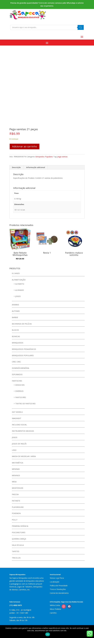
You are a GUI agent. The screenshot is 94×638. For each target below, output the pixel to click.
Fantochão (20, 397)
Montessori (17, 488)
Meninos (16, 475)
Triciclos (16, 558)
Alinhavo (19, 290)
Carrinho (53, 613)
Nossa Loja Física (57, 578)
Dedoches (20, 385)
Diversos (19, 391)
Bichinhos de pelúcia (22, 324)
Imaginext (16, 418)
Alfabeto (19, 284)
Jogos (18, 296)
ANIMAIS (15, 305)
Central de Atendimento (59, 593)
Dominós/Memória (20, 368)
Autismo (16, 311)
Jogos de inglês (19, 444)
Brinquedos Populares (44, 156)
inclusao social (19, 424)
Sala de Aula (18, 545)
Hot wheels (17, 412)
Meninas (16, 469)
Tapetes (15, 551)
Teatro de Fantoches (25, 403)
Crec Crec (16, 362)
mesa (14, 481)
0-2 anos (16, 273)
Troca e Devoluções (58, 589)
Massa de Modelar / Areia (24, 456)
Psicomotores (18, 532)
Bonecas (16, 336)
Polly (14, 520)
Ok (48, 634)
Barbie (15, 317)
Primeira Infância (20, 526)
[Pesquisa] (81, 27)
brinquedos (17, 343)
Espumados (17, 374)
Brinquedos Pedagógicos (24, 349)
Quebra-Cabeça (19, 539)
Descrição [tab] (16, 167)
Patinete (16, 501)
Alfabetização (19, 280)
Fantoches (17, 381)
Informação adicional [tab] (35, 167)
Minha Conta (55, 605)
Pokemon (16, 513)
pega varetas (62, 156)
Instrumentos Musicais (23, 431)
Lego (14, 450)
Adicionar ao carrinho (24, 146)
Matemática (17, 463)
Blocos (15, 330)
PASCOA (15, 494)
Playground (18, 507)
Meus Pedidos (55, 609)
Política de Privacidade (59, 585)
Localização (54, 582)
